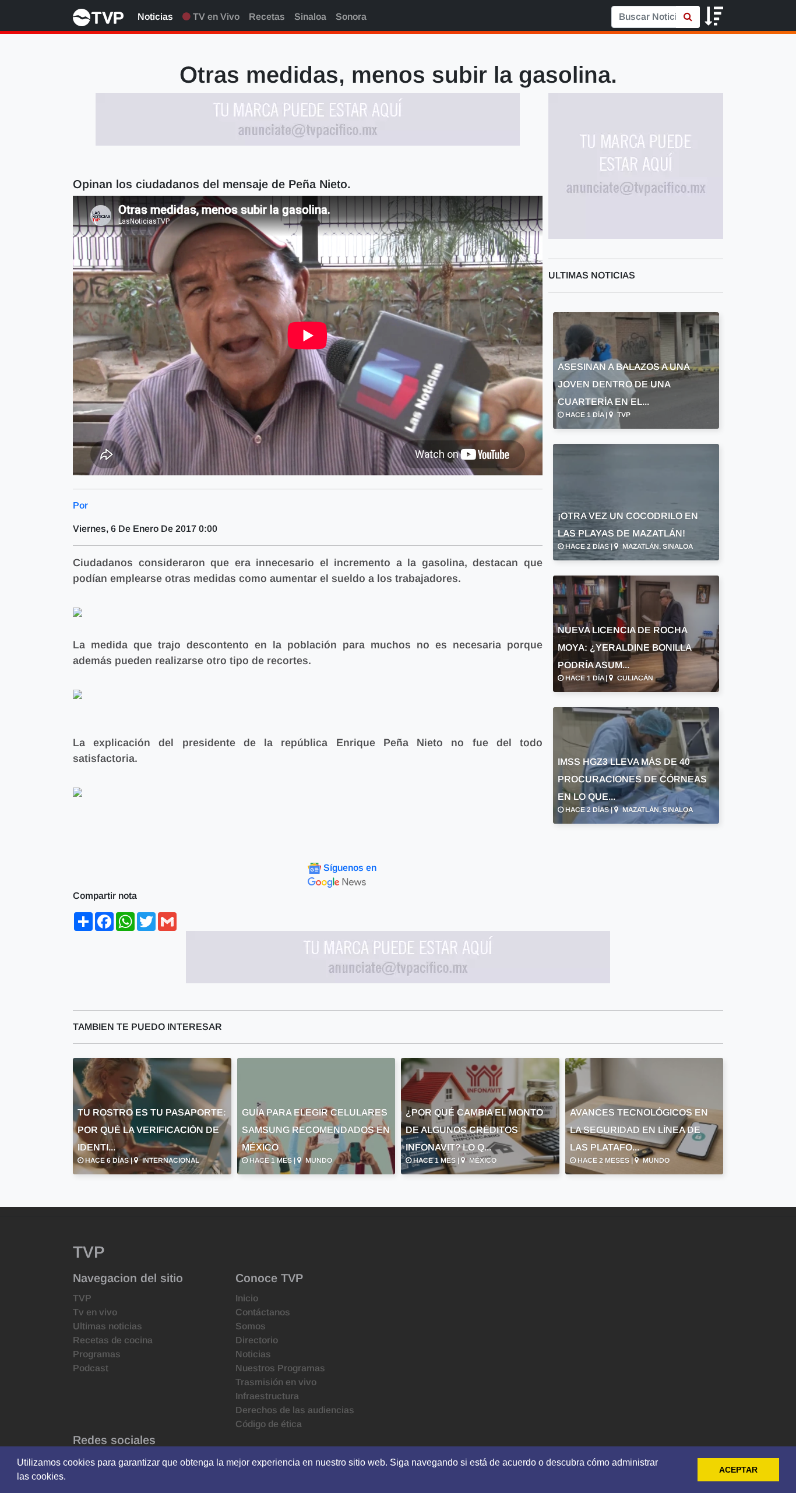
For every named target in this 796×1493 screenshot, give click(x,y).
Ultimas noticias (107, 1326)
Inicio (246, 1298)
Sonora (351, 17)
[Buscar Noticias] (688, 17)
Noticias (155, 17)
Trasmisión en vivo (275, 1382)
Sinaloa (310, 17)
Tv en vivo (95, 1312)
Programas (97, 1354)
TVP (82, 1298)
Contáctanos (262, 1312)
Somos (250, 1326)
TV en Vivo (215, 17)
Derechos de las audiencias (294, 1410)
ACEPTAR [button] (738, 1469)
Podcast (90, 1368)
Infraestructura (267, 1396)
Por (80, 505)
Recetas (267, 17)
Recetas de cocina (113, 1340)
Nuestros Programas (280, 1368)
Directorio (256, 1340)
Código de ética (268, 1424)
